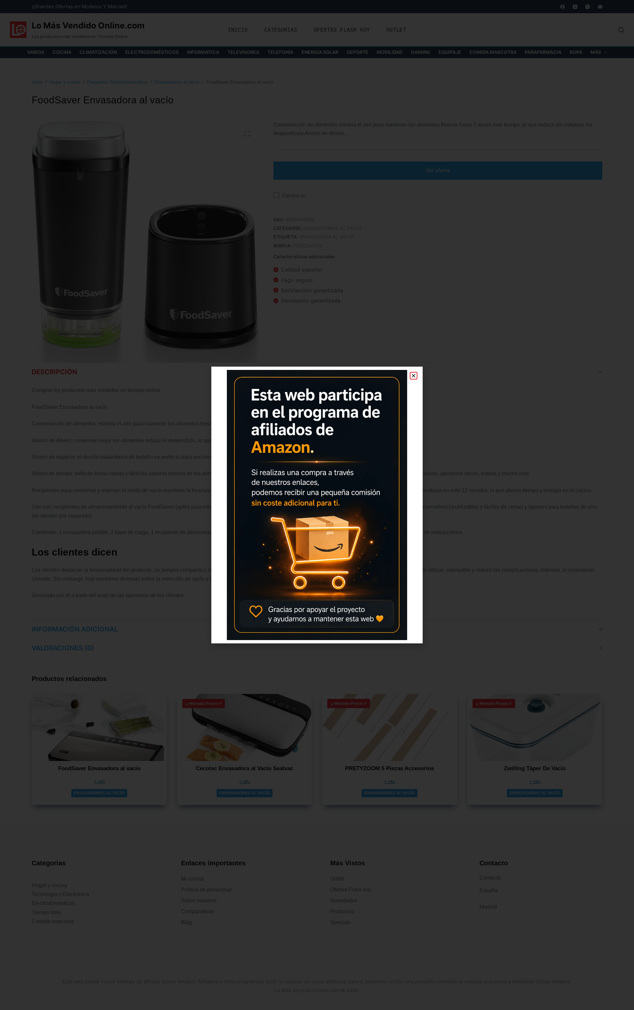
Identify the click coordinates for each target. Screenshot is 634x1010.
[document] (317, 505)
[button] (413, 375)
